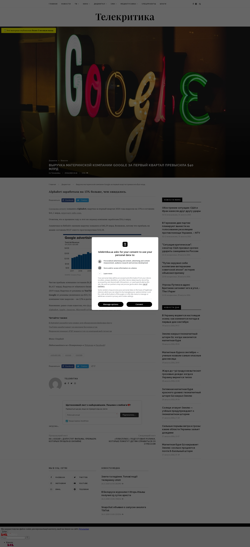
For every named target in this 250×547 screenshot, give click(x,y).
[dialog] (125, 273)
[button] (125, 273)
